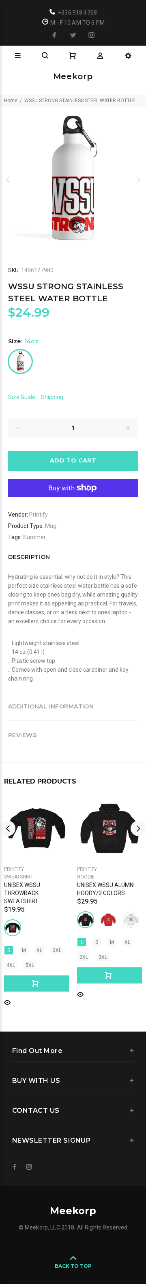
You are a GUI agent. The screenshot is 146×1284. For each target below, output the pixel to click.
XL (39, 950)
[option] (73, 179)
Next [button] (138, 179)
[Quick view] (7, 1001)
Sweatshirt (18, 877)
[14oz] (20, 361)
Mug (50, 526)
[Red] (108, 920)
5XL (30, 965)
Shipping (52, 397)
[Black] (12, 928)
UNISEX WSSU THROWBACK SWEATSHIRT (22, 893)
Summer (34, 537)
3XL (57, 950)
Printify (38, 514)
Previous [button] (7, 179)
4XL (10, 965)
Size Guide (21, 397)
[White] (131, 920)
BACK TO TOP (73, 1266)
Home (10, 100)
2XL (83, 957)
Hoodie (86, 877)
